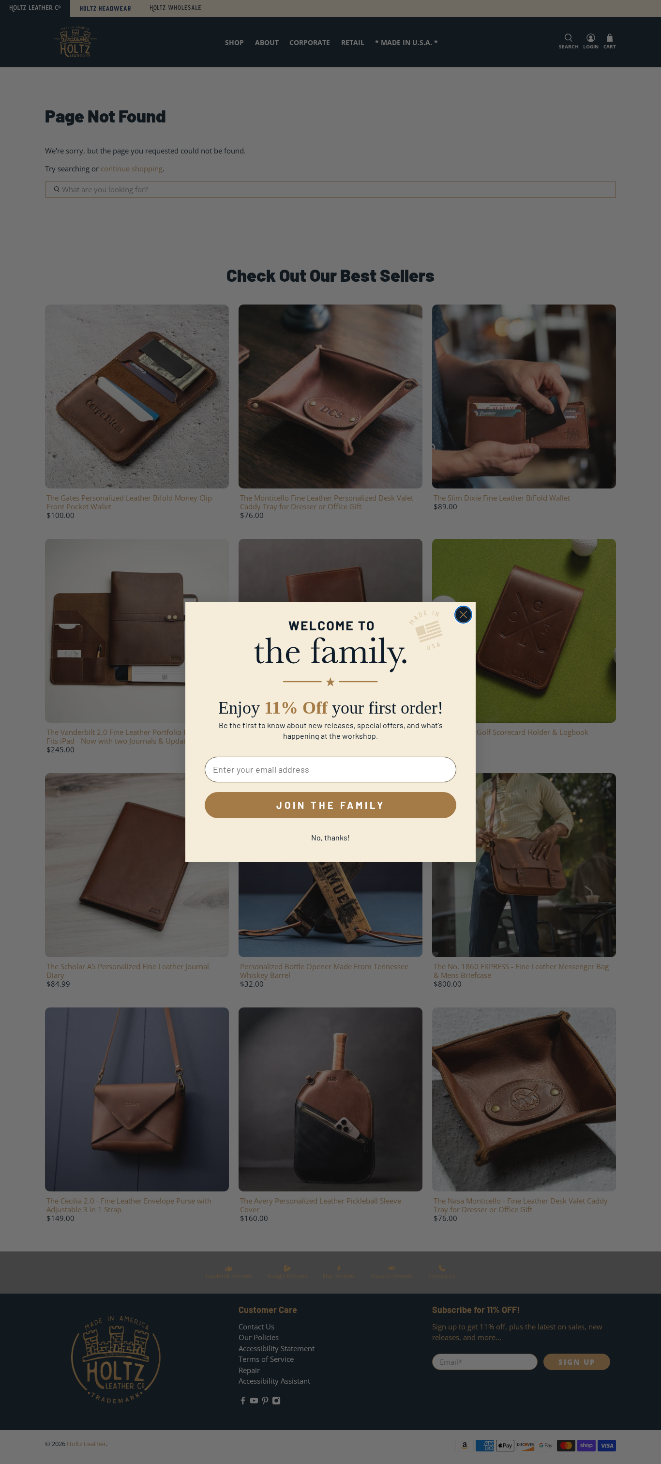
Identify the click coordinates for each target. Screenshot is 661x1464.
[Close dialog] (463, 614)
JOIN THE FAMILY (330, 805)
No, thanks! (330, 837)
